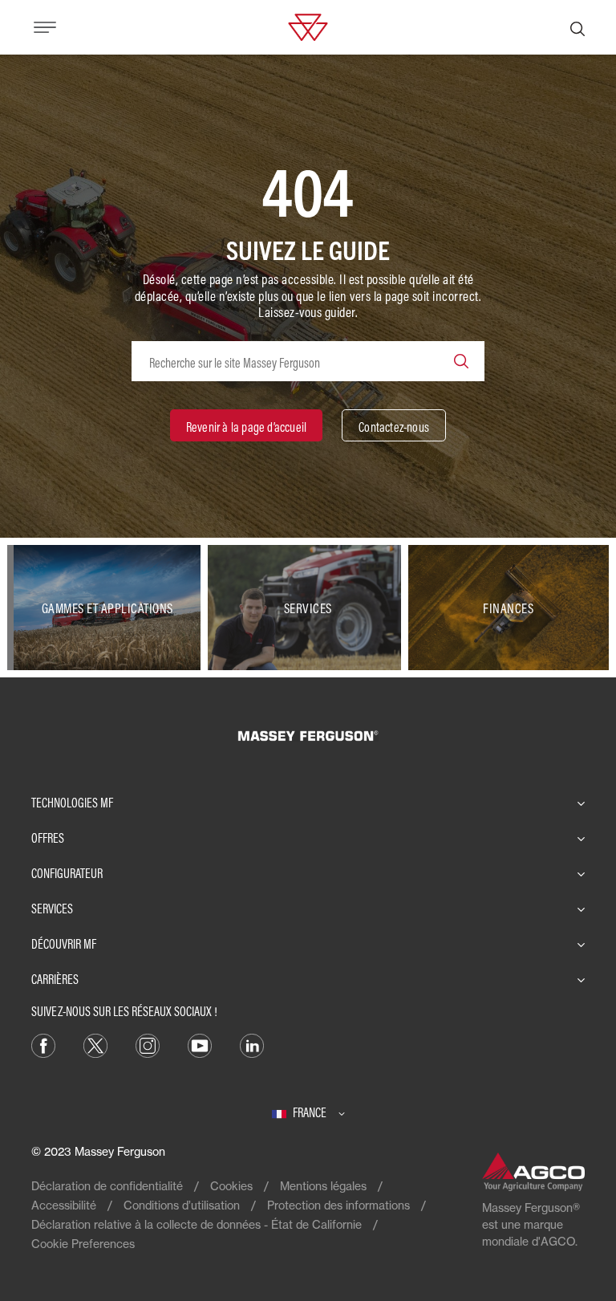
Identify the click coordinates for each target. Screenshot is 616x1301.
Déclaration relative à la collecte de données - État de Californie (196, 1224)
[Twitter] (95, 1044)
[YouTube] (200, 1044)
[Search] (461, 361)
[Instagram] (148, 1044)
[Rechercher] (577, 27)
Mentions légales (323, 1186)
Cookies (231, 1186)
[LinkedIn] (252, 1044)
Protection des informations (338, 1205)
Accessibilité (63, 1205)
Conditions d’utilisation (182, 1205)
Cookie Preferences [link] (83, 1243)
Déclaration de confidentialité (107, 1186)
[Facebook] (43, 1044)
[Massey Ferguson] (307, 26)
